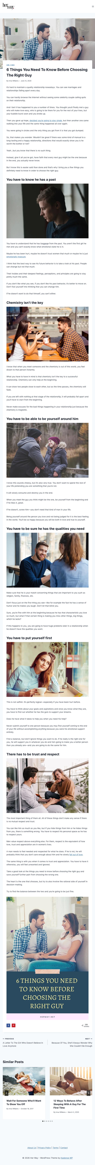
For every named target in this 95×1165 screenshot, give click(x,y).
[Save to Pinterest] (13, 1025)
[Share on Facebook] (8, 1025)
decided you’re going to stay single (46, 120)
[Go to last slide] (6, 1093)
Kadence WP (67, 1158)
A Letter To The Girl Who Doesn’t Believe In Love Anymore (23, 1042)
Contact (64, 1148)
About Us (31, 1148)
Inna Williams (14, 81)
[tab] (42, 1121)
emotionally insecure (16, 257)
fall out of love (76, 854)
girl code (10, 65)
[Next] (88, 1093)
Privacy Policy (44, 1148)
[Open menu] (93, 6)
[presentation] (24, 1081)
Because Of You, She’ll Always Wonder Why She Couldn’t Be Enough (72, 1042)
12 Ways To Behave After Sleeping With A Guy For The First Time (70, 1104)
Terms (56, 1148)
